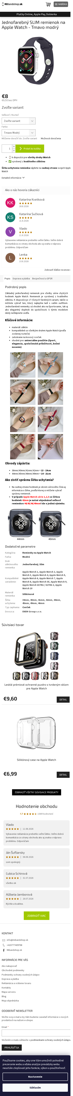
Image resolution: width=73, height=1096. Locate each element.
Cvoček (26, 607)
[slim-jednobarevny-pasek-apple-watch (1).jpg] (22, 365)
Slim (41, 564)
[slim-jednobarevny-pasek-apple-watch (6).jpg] (50, 419)
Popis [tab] (7, 278)
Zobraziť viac (36, 915)
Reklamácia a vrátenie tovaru (16, 983)
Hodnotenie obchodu (36, 806)
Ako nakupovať (9, 966)
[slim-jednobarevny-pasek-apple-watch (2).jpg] (50, 365)
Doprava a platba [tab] (21, 278)
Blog (4, 996)
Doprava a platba (10, 979)
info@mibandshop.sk (17, 940)
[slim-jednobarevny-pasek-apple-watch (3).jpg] (22, 392)
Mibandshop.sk (14, 950)
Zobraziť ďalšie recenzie (57, 270)
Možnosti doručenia (51, 138)
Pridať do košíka (32, 148)
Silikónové (28, 594)
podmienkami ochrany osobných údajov (51, 1040)
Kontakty (6, 987)
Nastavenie (35, 1077)
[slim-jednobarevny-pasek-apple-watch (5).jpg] (22, 419)
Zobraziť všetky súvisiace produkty (36, 792)
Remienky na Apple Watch (36, 553)
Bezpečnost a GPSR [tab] (42, 278)
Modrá (26, 557)
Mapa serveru (9, 992)
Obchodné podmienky (13, 970)
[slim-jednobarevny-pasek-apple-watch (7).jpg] (22, 446)
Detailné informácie (11, 178)
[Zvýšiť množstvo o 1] (13, 147)
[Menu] (61, 4)
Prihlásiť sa (11, 1047)
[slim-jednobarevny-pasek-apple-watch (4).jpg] (50, 392)
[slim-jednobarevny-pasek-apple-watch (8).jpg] (50, 446)
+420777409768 (14, 945)
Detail (63, 699)
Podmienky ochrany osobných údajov (21, 975)
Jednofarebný (30, 564)
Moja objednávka (10, 1000)
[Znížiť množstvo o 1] (13, 151)
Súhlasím (35, 1088)
